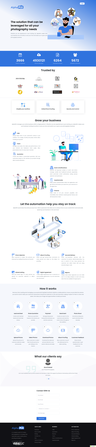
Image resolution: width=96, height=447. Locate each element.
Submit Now (41, 418)
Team (53, 436)
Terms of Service (39, 440)
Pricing (36, 434)
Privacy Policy (38, 442)
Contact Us (37, 436)
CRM (53, 429)
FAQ (36, 438)
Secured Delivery (76, 434)
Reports (73, 440)
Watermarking (75, 436)
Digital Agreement (76, 438)
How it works (38, 431)
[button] (47, 379)
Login (82, 3)
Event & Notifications (57, 438)
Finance (54, 434)
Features (37, 429)
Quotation (54, 431)
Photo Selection (75, 429)
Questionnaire (55, 440)
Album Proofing (75, 431)
